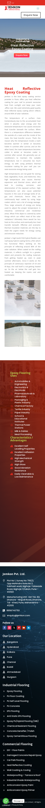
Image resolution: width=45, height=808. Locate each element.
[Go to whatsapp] (6, 801)
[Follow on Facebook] (4, 628)
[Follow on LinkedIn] (28, 628)
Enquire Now (31, 15)
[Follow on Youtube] (24, 628)
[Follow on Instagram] (9, 628)
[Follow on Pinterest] (19, 628)
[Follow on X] (14, 628)
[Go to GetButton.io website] (6, 805)
